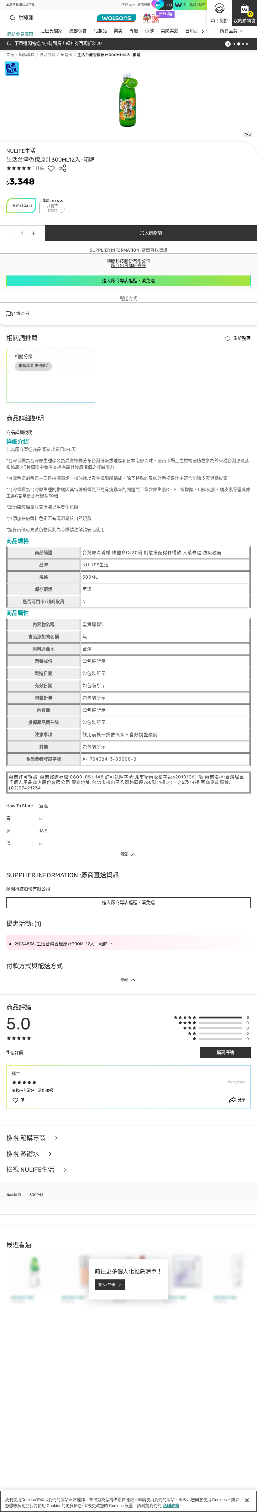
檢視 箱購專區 (26, 1138)
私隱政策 (171, 1505)
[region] (128, 1501)
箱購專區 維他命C (33, 366)
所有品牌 (229, 31)
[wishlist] (51, 168)
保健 (149, 31)
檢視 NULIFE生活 (31, 1170)
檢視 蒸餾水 (23, 1154)
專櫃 (133, 31)
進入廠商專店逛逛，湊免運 (128, 280)
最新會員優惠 (20, 34)
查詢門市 (144, 5)
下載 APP (128, 5)
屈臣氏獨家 (51, 31)
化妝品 (100, 31)
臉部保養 (78, 31)
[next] (203, 31)
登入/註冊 (106, 1284)
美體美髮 (169, 31)
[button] (244, 13)
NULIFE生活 (20, 151)
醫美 (118, 31)
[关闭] (247, 1500)
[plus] (33, 233)
